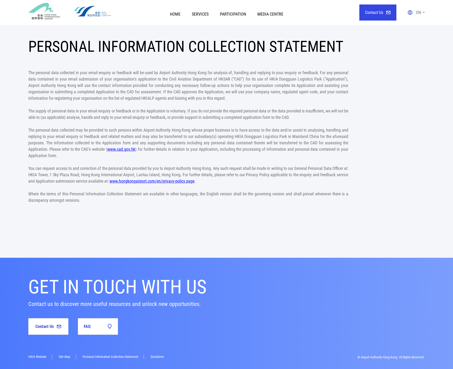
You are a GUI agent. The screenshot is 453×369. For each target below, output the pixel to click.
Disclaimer (157, 357)
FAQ (87, 326)
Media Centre (270, 14)
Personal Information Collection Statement (110, 357)
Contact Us (374, 12)
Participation (233, 14)
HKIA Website (37, 357)
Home (175, 14)
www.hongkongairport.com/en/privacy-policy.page (151, 181)
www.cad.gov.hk (121, 149)
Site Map (64, 357)
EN (418, 12)
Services (200, 14)
